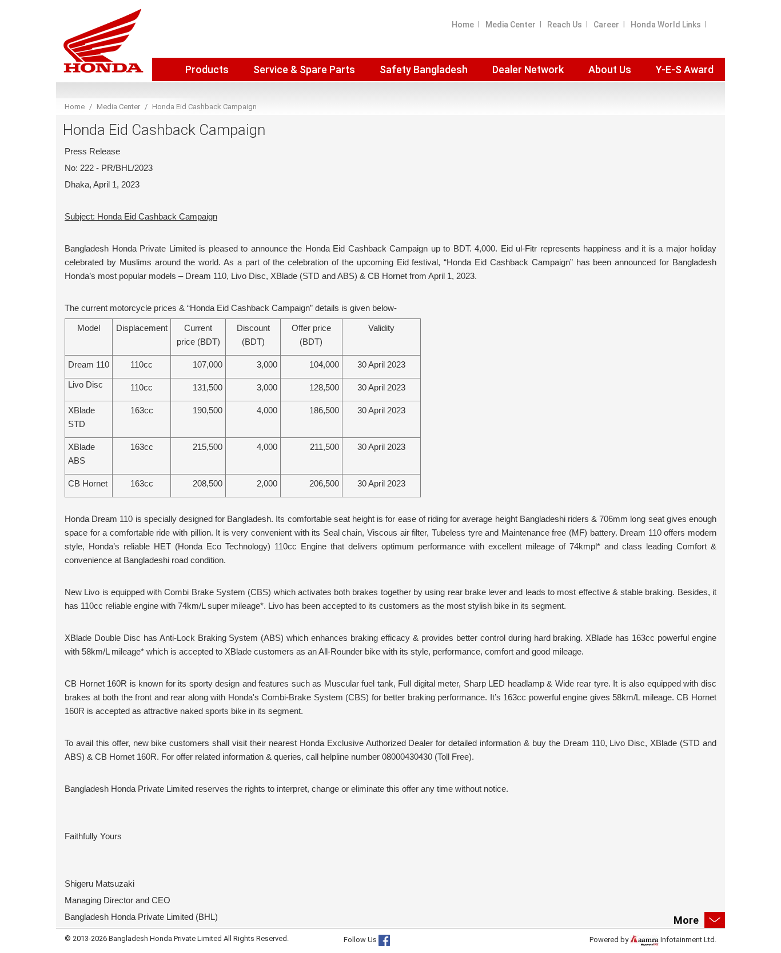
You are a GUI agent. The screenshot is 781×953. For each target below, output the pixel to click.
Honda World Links (666, 24)
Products (207, 69)
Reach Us (564, 24)
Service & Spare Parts (304, 69)
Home (463, 24)
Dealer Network (528, 69)
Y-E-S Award (685, 69)
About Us (609, 69)
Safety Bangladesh (424, 69)
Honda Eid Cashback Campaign (204, 106)
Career (606, 24)
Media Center (510, 24)
